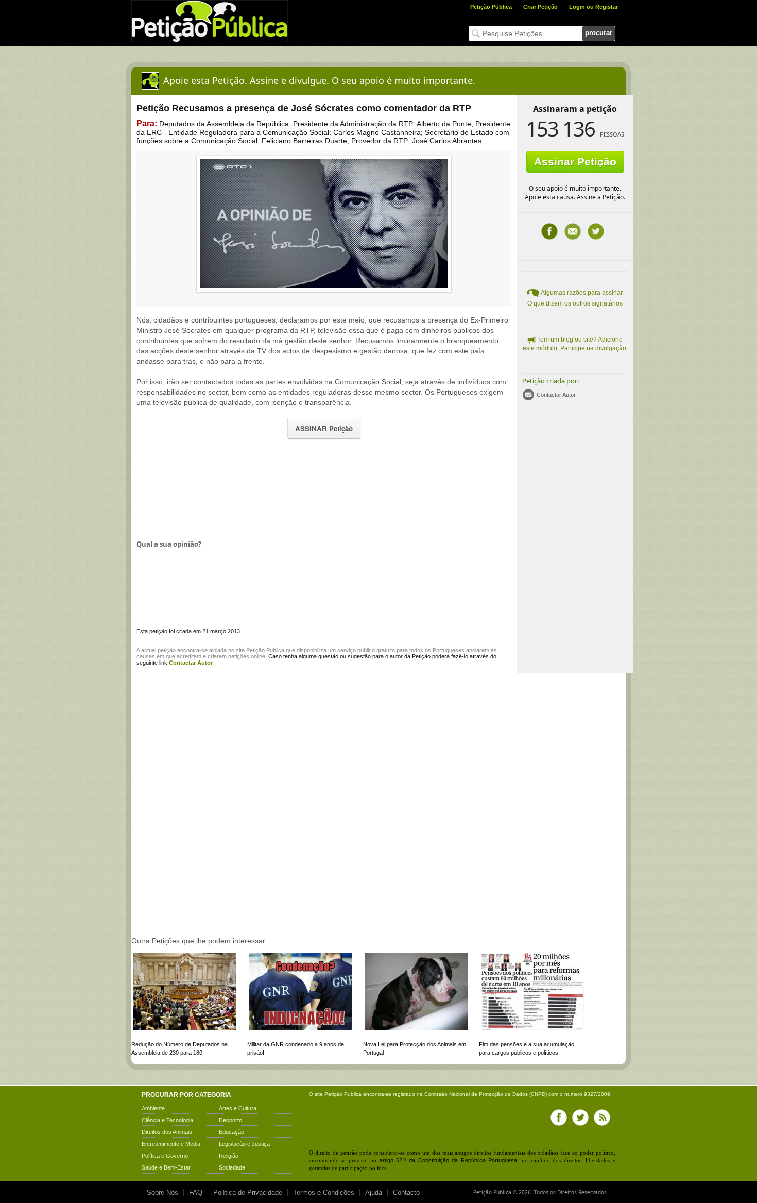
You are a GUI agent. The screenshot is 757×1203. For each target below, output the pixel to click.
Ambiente (153, 1108)
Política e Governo (165, 1156)
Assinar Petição (575, 161)
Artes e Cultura (237, 1108)
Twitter (596, 231)
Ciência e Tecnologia (167, 1120)
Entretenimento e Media (171, 1144)
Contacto (406, 1192)
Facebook (549, 231)
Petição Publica (265, 650)
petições (238, 656)
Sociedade (232, 1167)
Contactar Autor (556, 395)
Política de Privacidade (247, 1192)
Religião (228, 1156)
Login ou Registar (593, 7)
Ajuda (373, 1192)
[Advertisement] (323, 488)
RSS (602, 1117)
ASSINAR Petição (324, 428)
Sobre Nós (162, 1192)
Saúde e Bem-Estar (166, 1167)
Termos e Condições (323, 1192)
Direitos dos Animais (167, 1132)
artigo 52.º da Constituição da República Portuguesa (449, 1160)
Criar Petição (540, 7)
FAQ (195, 1192)
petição (167, 650)
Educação (231, 1132)
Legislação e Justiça (244, 1144)
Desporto (230, 1120)
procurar (598, 33)
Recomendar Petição (572, 231)
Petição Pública (491, 7)
